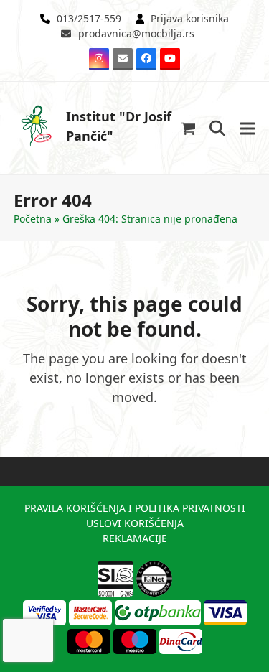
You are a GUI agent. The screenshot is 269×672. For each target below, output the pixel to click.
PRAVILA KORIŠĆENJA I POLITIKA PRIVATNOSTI (134, 508)
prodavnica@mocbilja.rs (136, 33)
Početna (33, 218)
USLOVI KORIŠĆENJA (135, 523)
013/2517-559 (89, 18)
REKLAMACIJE (135, 538)
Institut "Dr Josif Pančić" (118, 126)
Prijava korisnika (190, 18)
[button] (188, 128)
